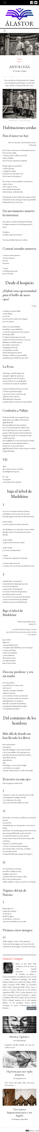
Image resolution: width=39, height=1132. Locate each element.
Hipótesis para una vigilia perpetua (19, 1073)
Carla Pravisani (21, 1040)
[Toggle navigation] (5, 2)
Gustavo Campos (20, 71)
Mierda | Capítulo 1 (19, 1036)
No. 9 (19, 61)
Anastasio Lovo (21, 1078)
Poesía (19, 59)
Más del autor (31, 1008)
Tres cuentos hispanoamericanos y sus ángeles (19, 1112)
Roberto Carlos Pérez (21, 1119)
